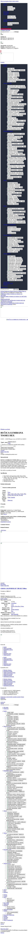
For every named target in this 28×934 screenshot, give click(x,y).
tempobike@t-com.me (6, 521)
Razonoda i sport (7, 653)
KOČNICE (16, 102)
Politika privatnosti (7, 675)
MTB (13, 68)
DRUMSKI (16, 74)
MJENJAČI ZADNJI (15, 98)
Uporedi (5, 918)
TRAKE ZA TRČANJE (15, 209)
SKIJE (13, 256)
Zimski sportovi (7, 655)
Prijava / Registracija (8, 920)
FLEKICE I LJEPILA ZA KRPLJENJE (15, 160)
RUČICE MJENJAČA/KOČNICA (14, 101)
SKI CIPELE (18, 264)
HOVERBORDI (19, 237)
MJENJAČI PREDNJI (15, 95)
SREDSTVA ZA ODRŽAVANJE (13, 277)
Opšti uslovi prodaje (8, 674)
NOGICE (15, 152)
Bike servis (10, 7)
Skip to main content (13, 1)
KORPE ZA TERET (15, 168)
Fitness (11, 291)
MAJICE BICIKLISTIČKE (15, 191)
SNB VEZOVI (19, 262)
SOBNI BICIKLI (20, 214)
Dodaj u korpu (4, 447)
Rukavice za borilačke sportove (14, 228)
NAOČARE (17, 185)
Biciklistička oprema (8, 649)
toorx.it (5, 514)
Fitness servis (10, 9)
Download (10, 24)
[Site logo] (5, 30)
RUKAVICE (17, 184)
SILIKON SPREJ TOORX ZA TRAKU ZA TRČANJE (14, 296)
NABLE (14, 93)
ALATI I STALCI (20, 165)
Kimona (9, 231)
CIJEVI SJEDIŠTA (21, 113)
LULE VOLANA (20, 123)
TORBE (14, 278)
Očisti (9, 443)
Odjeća (5, 651)
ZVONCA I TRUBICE (15, 144)
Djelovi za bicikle (7, 648)
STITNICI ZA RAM (15, 164)
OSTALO (16, 251)
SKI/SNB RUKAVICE (15, 271)
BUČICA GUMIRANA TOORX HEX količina (13, 444)
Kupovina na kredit (12, 17)
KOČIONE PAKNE (22, 104)
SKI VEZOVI (18, 257)
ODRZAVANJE (19, 161)
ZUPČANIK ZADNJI (15, 109)
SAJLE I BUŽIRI (20, 111)
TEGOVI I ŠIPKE (21, 221)
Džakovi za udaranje (12, 227)
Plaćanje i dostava (11, 16)
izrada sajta (3, 702)
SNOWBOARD (19, 260)
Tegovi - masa (4, 442)
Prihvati (2, 932)
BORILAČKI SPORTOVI (12, 860)
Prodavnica (7, 291)
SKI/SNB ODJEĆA (22, 269)
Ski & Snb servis (11, 8)
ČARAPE (16, 198)
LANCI (14, 118)
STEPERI (16, 215)
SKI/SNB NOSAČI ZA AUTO (16, 274)
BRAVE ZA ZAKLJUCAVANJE (16, 147)
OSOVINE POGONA (15, 116)
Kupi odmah (10, 447)
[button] (4, 598)
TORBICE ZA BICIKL (16, 155)
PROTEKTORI (19, 280)
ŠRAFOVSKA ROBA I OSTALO (14, 129)
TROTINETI (17, 240)
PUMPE (14, 149)
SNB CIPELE (18, 263)
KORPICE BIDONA (14, 141)
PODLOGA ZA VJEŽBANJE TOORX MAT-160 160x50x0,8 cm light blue (12, 303)
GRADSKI (16, 73)
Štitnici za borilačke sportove (14, 230)
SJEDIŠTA (16, 112)
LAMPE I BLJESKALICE (16, 134)
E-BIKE (14, 77)
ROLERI (15, 239)
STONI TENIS (19, 248)
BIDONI (15, 139)
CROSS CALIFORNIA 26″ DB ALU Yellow (14, 588)
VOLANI (15, 119)
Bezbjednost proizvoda (8, 676)
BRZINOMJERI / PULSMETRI (13, 138)
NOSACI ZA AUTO (15, 175)
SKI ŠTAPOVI (19, 259)
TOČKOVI (16, 90)
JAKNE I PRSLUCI (14, 193)
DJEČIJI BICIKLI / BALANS (16, 80)
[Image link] (10, 642)
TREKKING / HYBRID (16, 71)
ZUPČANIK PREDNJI (15, 106)
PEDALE (16, 91)
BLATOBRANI (19, 153)
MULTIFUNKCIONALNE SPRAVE (14, 218)
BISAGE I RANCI (21, 157)
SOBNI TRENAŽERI (14, 177)
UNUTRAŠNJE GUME (16, 88)
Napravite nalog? (4, 928)
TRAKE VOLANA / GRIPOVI (16, 121)
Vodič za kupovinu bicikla (13, 23)
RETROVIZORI (19, 150)
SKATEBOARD (19, 242)
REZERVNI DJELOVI (15, 247)
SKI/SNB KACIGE (22, 266)
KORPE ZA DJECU (15, 170)
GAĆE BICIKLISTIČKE (15, 188)
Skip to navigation (5, 1)
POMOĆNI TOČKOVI (15, 125)
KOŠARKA (17, 250)
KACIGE (15, 183)
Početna (2, 291)
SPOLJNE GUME (21, 86)
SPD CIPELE (18, 195)
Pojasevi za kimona (12, 233)
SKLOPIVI (16, 75)
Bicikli (4, 647)
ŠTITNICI (16, 204)
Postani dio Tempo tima (6, 29)
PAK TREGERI (19, 172)
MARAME (16, 199)
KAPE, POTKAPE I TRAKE (16, 202)
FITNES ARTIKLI (21, 222)
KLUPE (14, 219)
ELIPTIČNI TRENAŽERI (16, 212)
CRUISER (16, 78)
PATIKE (15, 197)
